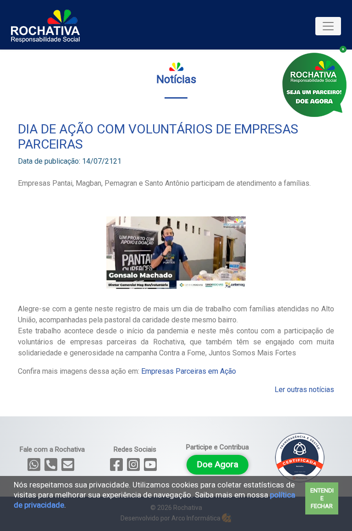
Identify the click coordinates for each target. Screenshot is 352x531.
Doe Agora (217, 464)
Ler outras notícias (304, 389)
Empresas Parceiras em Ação (188, 371)
